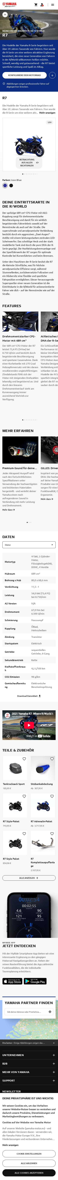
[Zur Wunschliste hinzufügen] (24, 759)
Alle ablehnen (29, 1163)
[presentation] (29, 725)
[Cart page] (36, 5)
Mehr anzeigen (10, 1144)
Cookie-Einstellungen (29, 1153)
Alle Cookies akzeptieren (29, 1172)
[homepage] (9, 4)
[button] (53, 5)
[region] (29, 1136)
